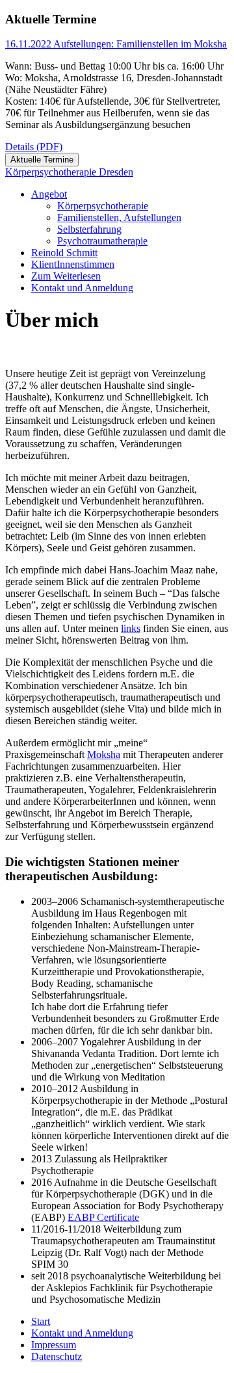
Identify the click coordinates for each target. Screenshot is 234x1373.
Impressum (53, 1344)
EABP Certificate (103, 1217)
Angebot (49, 194)
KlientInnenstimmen (72, 264)
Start (40, 1321)
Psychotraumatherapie (102, 240)
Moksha (103, 754)
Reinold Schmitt (64, 252)
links (130, 628)
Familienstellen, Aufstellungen (119, 217)
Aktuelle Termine (41, 159)
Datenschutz (56, 1356)
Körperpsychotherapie (102, 205)
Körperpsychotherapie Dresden (69, 171)
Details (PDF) (33, 146)
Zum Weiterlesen (66, 275)
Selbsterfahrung (89, 229)
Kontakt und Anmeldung (82, 287)
